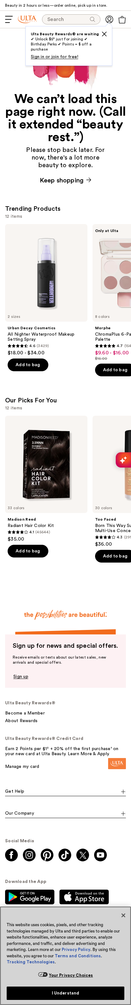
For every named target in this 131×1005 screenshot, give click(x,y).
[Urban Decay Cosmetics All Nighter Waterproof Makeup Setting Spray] (46, 290)
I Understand (65, 993)
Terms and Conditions (78, 956)
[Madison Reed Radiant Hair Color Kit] (46, 479)
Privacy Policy (76, 949)
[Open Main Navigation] (9, 19)
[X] (104, 34)
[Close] (123, 915)
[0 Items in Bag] (122, 20)
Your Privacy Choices (71, 975)
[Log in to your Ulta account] (109, 19)
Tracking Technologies (31, 962)
